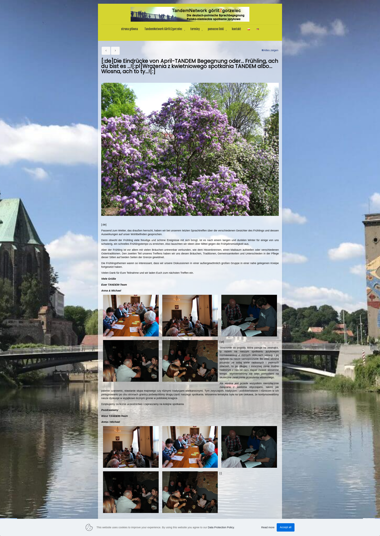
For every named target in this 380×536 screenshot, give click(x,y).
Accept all (285, 527)
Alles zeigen (271, 50)
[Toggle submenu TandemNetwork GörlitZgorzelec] (184, 30)
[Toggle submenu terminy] (202, 30)
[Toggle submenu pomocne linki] (226, 30)
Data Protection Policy (221, 527)
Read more (267, 527)
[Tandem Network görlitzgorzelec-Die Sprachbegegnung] (190, 14)
